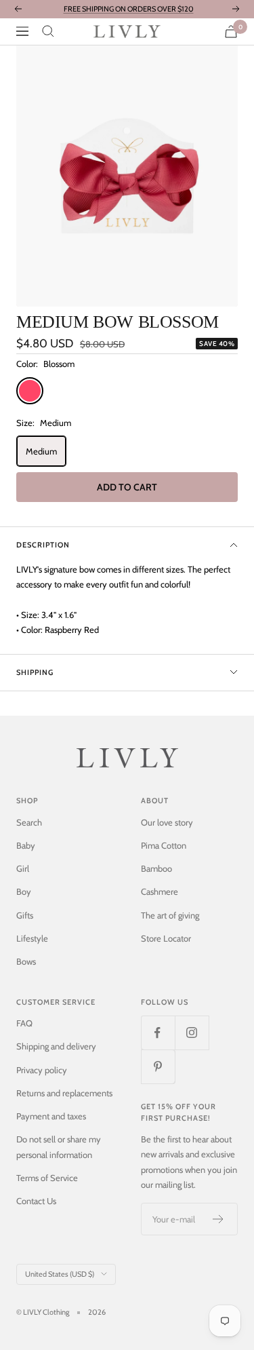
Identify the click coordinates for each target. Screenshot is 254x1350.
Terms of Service (47, 1177)
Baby (25, 845)
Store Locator (166, 938)
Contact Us (36, 1200)
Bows (26, 961)
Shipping (35, 672)
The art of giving (170, 915)
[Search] (48, 31)
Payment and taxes (51, 1116)
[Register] (218, 1219)
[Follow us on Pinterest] (158, 1066)
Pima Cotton (163, 845)
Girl (22, 868)
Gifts (24, 915)
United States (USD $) (59, 1274)
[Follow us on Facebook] (158, 1032)
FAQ (24, 1023)
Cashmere (159, 891)
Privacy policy (41, 1069)
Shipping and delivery (56, 1046)
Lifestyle (32, 938)
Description (43, 544)
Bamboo (156, 868)
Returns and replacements (64, 1092)
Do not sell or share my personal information (58, 1146)
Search (29, 822)
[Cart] (231, 31)
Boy (23, 891)
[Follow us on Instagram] (192, 1032)
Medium (41, 451)
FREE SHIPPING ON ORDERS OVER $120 (129, 9)
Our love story (167, 822)
